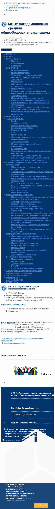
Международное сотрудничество (26, 109)
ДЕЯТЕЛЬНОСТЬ (15, 119)
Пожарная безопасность (22, 259)
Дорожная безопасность (22, 264)
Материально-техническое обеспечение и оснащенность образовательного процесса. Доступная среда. (30, 93)
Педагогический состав (22, 89)
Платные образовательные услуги (27, 98)
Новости (15, 61)
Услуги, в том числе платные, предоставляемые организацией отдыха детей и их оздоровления (32, 185)
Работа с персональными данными (27, 268)
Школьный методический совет (26, 144)
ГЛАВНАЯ (11, 54)
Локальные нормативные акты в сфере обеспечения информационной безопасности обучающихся (31, 238)
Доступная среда (19, 190)
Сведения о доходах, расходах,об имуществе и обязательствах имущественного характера (32, 214)
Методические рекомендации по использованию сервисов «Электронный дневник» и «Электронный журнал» (30, 157)
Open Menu (6, 50)
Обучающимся (18, 248)
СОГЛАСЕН (41, 505)
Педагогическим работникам (24, 245)
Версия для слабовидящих (13, 304)
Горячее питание (19, 148)
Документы (16, 79)
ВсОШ (14, 121)
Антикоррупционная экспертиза (26, 201)
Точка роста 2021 (19, 123)
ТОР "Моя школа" (20, 142)
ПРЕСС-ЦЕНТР (13, 59)
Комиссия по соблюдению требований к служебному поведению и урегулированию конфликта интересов (31, 220)
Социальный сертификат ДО (18, 8)
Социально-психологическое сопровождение (31, 137)
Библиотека (16, 146)
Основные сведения (20, 70)
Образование (17, 82)
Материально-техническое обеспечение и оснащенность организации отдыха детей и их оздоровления (32, 178)
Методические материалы (23, 204)
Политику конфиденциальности (19, 499)
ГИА (13, 132)
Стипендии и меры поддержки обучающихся (32, 107)
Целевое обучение (19, 139)
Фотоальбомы (17, 63)
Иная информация (19, 192)
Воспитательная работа (22, 128)
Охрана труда (17, 261)
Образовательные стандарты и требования (31, 84)
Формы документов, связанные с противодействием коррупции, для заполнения (27, 208)
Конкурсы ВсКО (19, 130)
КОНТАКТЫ (12, 282)
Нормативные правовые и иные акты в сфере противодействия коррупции (32, 198)
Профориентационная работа (24, 125)
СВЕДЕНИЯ (12, 68)
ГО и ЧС (15, 266)
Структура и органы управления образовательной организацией (26, 76)
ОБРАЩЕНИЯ (13, 116)
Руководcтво (17, 86)
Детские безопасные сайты (23, 254)
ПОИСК (10, 56)
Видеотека (16, 66)
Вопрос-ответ (12, 10)
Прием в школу (18, 135)
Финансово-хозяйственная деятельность (29, 100)
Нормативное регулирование (24, 243)
